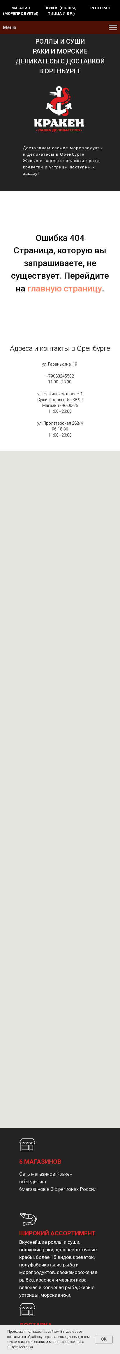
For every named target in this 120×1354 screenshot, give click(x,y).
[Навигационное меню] (113, 28)
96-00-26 (70, 405)
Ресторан (100, 8)
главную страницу (64, 288)
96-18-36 (60, 429)
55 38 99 (75, 399)
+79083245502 (60, 376)
